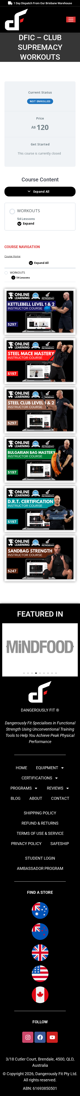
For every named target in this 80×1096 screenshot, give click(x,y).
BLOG (15, 798)
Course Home (12, 256)
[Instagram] (27, 1037)
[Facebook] (40, 1037)
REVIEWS (55, 788)
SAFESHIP (59, 843)
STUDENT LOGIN (40, 858)
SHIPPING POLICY (40, 813)
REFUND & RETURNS (40, 823)
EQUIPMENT (47, 767)
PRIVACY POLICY (26, 843)
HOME (21, 767)
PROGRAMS (21, 788)
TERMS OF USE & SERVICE (40, 833)
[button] (7, 646)
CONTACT (60, 798)
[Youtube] (52, 1037)
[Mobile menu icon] (71, 19)
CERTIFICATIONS (37, 778)
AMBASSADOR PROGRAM (40, 868)
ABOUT (35, 798)
